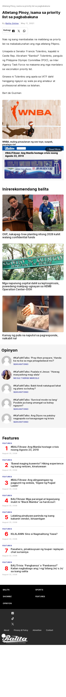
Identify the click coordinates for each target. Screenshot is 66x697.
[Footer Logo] (15, 638)
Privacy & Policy (21, 630)
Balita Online (12, 23)
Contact (49, 630)
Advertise (37, 630)
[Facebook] (13, 31)
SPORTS (39, 590)
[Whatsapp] (24, 31)
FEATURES (40, 596)
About (6, 630)
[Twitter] (19, 31)
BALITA (6, 590)
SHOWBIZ (7, 596)
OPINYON (7, 603)
